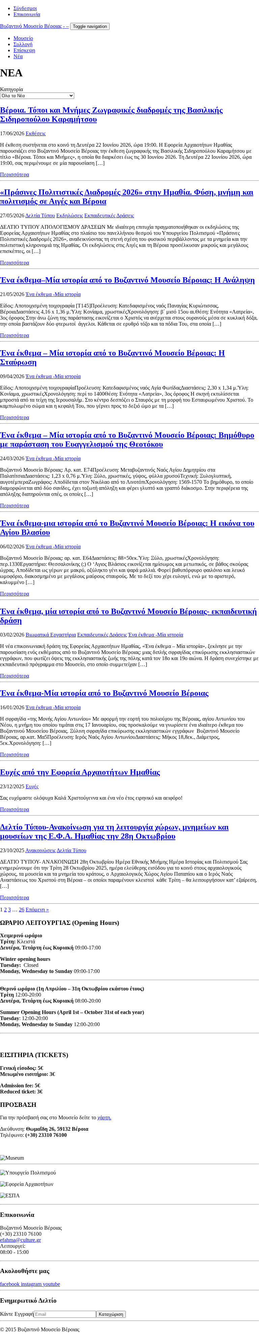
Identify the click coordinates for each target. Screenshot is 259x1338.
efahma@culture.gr (20, 1240)
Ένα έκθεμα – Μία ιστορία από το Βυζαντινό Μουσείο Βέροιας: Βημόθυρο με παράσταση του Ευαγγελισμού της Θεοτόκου (127, 439)
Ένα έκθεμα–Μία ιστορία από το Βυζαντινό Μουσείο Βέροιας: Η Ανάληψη (127, 280)
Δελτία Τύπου (40, 215)
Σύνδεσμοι (25, 8)
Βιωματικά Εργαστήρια (51, 635)
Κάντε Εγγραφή (17, 1314)
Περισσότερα (14, 174)
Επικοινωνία (26, 14)
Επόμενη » (37, 909)
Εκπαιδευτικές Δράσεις (109, 215)
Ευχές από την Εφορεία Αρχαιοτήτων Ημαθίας (80, 772)
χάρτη (103, 1117)
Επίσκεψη (24, 50)
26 (21, 909)
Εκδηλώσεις (69, 215)
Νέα (18, 56)
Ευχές (32, 786)
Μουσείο (23, 38)
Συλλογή (22, 44)
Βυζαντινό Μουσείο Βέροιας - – (34, 26)
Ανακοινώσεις (40, 850)
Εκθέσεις (36, 133)
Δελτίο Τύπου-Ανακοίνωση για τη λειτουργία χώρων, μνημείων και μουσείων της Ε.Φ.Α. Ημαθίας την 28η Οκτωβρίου (114, 831)
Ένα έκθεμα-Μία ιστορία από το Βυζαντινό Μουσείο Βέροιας (104, 693)
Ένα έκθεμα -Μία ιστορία (53, 294)
